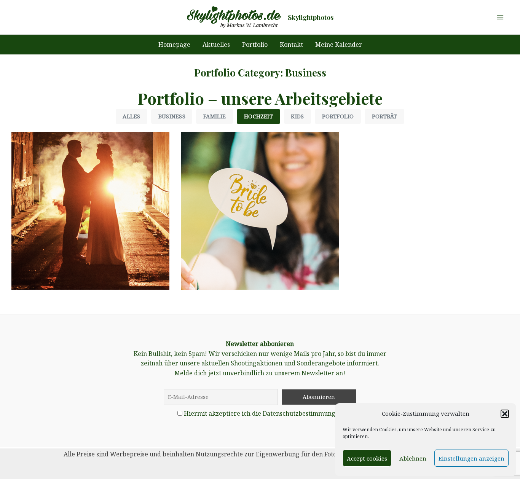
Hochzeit (258, 116)
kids (297, 116)
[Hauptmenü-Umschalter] (500, 17)
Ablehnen (412, 458)
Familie (214, 116)
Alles (131, 116)
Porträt (384, 116)
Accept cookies (367, 458)
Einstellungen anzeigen (471, 458)
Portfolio (338, 116)
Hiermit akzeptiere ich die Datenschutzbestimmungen (263, 413)
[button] (505, 414)
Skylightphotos (310, 17)
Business (171, 116)
